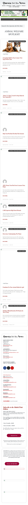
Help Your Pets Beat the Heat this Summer (13, 134)
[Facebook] (5, 368)
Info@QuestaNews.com (7, 390)
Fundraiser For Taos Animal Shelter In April (13, 287)
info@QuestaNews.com (7, 345)
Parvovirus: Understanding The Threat (12, 234)
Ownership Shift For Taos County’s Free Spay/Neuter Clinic (12, 58)
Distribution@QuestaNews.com (9, 394)
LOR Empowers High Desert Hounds (12, 210)
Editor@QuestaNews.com (8, 377)
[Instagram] (8, 368)
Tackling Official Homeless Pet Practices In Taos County (13, 311)
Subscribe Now (14, 435)
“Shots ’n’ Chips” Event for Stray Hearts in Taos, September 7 (13, 96)
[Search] (26, 26)
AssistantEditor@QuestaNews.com (9, 382)
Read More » (5, 68)
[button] (14, 19)
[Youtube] (12, 368)
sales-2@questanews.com (8, 357)
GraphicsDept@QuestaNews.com (9, 387)
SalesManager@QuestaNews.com (11, 352)
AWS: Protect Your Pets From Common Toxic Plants (14, 186)
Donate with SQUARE (12, 464)
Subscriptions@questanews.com (9, 397)
